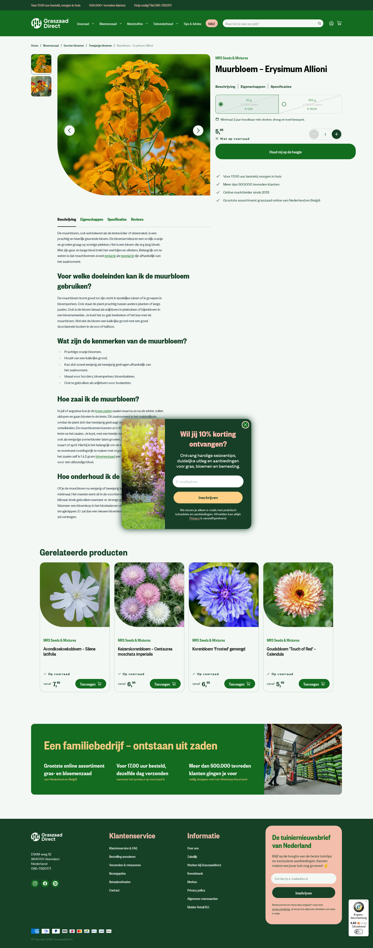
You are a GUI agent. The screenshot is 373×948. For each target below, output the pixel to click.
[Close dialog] (245, 425)
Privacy (195, 518)
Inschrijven (208, 497)
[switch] (358, 931)
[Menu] (366, 902)
